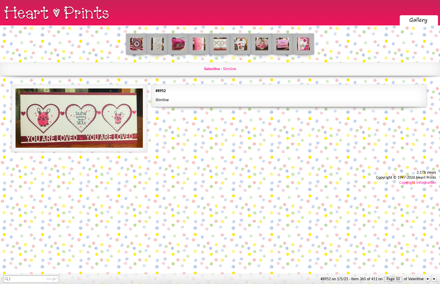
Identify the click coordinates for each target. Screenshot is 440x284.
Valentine (212, 69)
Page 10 (393, 279)
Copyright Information (417, 183)
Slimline (229, 69)
